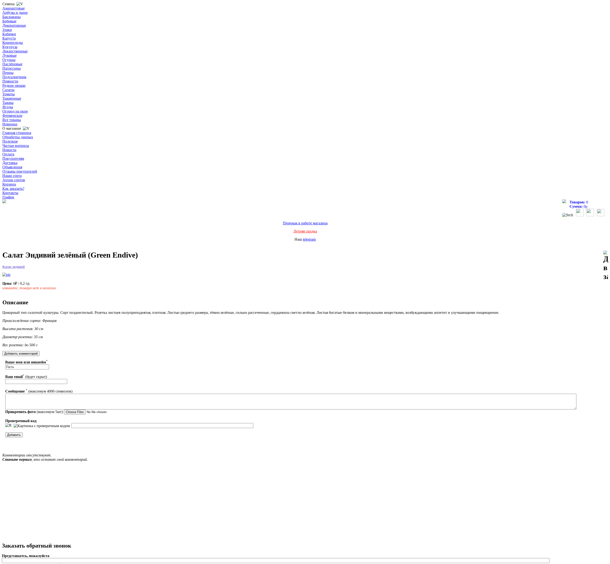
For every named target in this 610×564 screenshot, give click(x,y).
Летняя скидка (305, 231)
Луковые (9, 55)
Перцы (8, 73)
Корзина (9, 184)
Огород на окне (15, 111)
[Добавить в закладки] (605, 266)
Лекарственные (15, 51)
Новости (9, 150)
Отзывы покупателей (19, 171)
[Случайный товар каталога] (600, 215)
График (8, 197)
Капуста (9, 38)
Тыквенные (11, 98)
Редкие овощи (13, 85)
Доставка (9, 163)
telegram (309, 239)
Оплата (8, 154)
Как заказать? (13, 188)
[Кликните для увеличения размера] (6, 275)
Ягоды (7, 107)
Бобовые (9, 21)
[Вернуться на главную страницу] (4, 202)
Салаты (8, 90)
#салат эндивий (13, 267)
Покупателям (13, 158)
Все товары (11, 120)
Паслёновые (12, 64)
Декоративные (14, 25)
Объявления (12, 167)
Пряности (10, 81)
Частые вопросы (15, 146)
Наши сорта (12, 176)
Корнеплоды (12, 43)
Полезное (10, 141)
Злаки (7, 30)
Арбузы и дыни (15, 12)
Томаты (8, 94)
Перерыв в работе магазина (305, 223)
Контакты (10, 193)
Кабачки (9, 34)
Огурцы (8, 60)
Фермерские (12, 116)
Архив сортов (13, 180)
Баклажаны (11, 17)
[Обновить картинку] (8, 425)
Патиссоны (11, 68)
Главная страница (16, 133)
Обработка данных (17, 137)
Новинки (9, 124)
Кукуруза (9, 47)
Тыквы (8, 103)
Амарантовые (13, 8)
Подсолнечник (14, 77)
